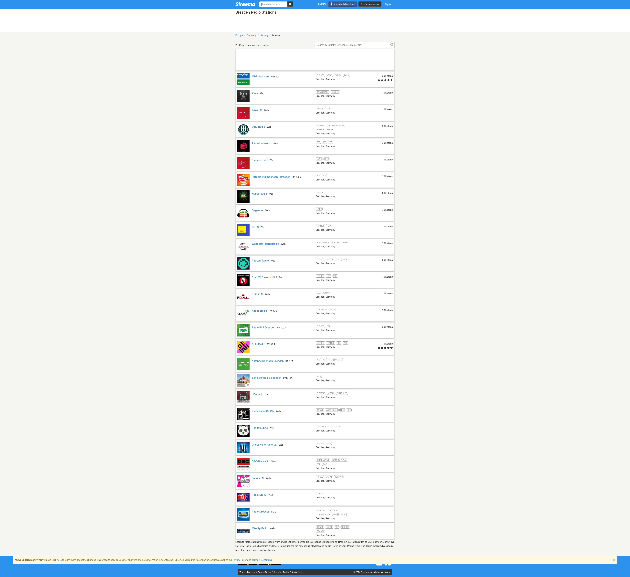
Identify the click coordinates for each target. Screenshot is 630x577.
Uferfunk (257, 394)
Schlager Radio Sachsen (266, 377)
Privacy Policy (264, 572)
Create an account (369, 4)
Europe (239, 35)
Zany (255, 93)
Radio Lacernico (262, 143)
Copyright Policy (281, 572)
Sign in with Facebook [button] (343, 4)
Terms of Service (248, 572)
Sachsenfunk (260, 160)
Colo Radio (258, 344)
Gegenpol (257, 210)
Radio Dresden (261, 511)
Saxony (264, 35)
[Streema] (245, 4)
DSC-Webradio (261, 461)
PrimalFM (257, 294)
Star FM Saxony (261, 277)
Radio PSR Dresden (263, 327)
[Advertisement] (315, 70)
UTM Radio (258, 126)
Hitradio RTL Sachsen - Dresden (271, 176)
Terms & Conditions (262, 560)
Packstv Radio (260, 260)
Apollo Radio (259, 310)
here (59, 560)
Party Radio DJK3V (263, 411)
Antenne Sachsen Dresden (268, 361)
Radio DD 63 (259, 494)
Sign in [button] (388, 4)
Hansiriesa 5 (259, 193)
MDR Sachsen (260, 76)
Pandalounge (260, 428)
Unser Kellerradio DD (264, 444)
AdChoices (297, 572)
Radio (321, 4)
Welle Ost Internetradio (265, 243)
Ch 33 (255, 227)
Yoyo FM (257, 110)
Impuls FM (258, 478)
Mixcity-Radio (260, 528)
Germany (251, 35)
